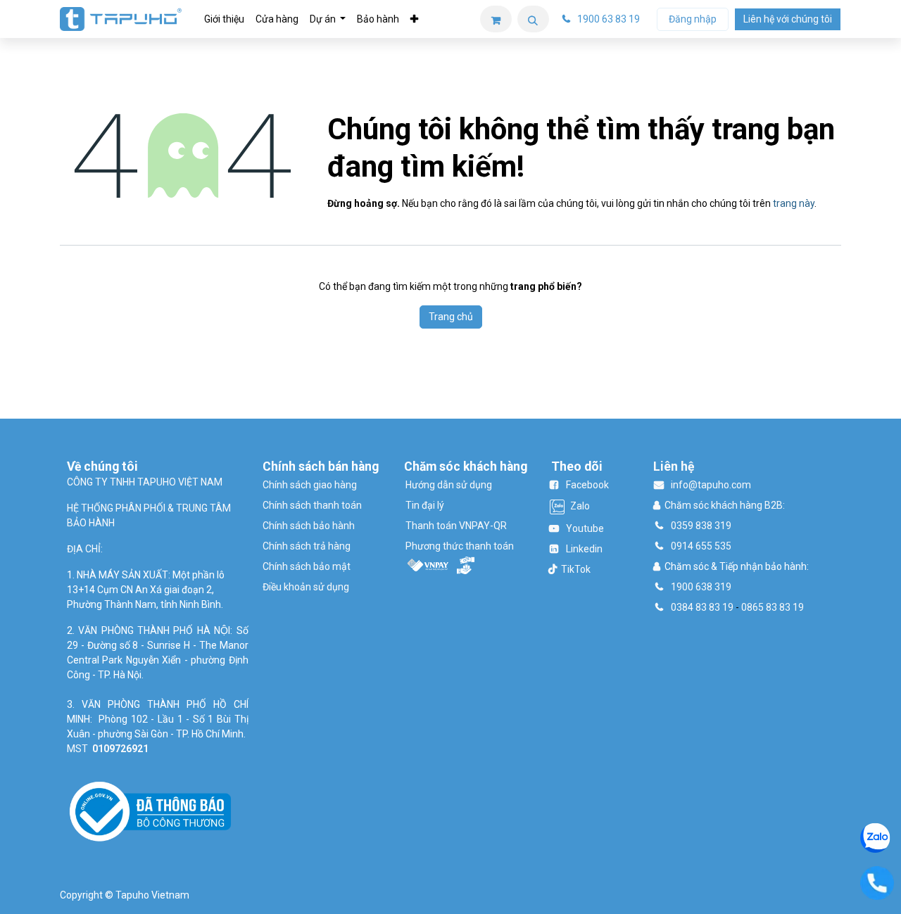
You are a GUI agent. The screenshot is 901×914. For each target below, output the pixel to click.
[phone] (877, 882)
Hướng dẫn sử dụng (448, 484)
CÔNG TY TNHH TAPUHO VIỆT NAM (144, 482)
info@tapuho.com (711, 484)
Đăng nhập (693, 19)
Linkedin (584, 548)
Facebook (587, 484)
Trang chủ (451, 316)
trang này (793, 203)
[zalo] (875, 836)
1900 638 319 (701, 586)
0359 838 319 (701, 525)
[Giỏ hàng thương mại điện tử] (496, 19)
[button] (533, 19)
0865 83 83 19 (772, 607)
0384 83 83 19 (702, 607)
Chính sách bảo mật (307, 566)
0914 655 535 (701, 546)
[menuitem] (224, 19)
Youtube (585, 528)
